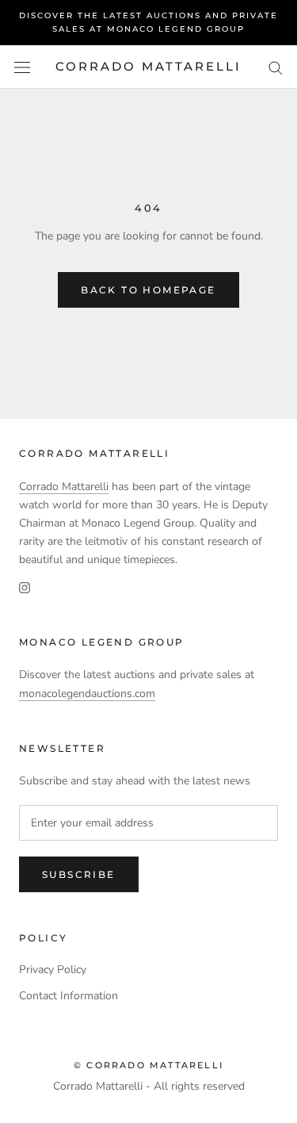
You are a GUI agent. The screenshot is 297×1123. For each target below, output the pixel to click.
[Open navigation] (22, 67)
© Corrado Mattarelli (148, 1065)
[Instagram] (24, 587)
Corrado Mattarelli (64, 486)
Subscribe (79, 874)
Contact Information (68, 995)
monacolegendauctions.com (87, 693)
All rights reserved (199, 1086)
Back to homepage (148, 290)
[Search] (275, 67)
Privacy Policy (52, 969)
